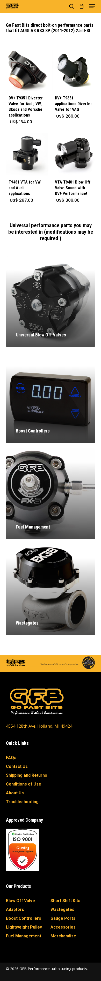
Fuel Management (23, 935)
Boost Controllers (23, 918)
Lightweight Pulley (24, 927)
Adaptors (15, 909)
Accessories (63, 927)
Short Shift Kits (65, 900)
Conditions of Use (23, 784)
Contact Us (17, 766)
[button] (92, 6)
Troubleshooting (22, 801)
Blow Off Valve (20, 900)
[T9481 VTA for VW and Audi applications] (27, 154)
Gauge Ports (63, 918)
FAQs (11, 757)
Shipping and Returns (26, 775)
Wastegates (62, 909)
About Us (15, 792)
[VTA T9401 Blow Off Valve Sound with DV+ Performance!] (73, 154)
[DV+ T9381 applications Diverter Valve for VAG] (73, 70)
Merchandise (63, 935)
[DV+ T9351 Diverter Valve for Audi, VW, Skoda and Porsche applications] (27, 70)
